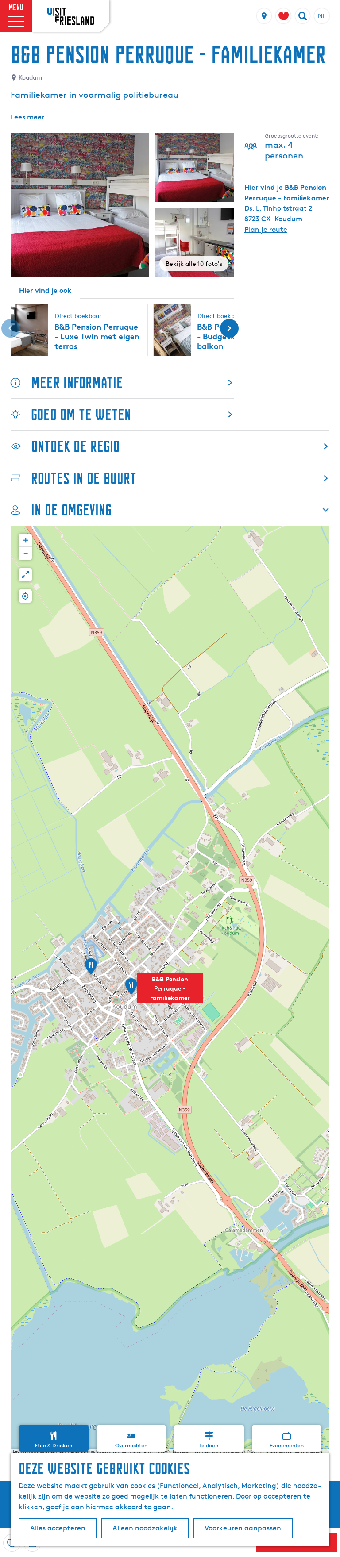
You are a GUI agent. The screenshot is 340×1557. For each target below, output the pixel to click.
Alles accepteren (57, 1528)
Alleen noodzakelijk (145, 1528)
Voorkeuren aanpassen (243, 1528)
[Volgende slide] (229, 328)
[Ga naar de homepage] (70, 16)
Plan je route (265, 229)
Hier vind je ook (45, 290)
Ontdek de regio (75, 446)
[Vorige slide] (10, 328)
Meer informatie (77, 382)
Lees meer (27, 117)
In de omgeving (71, 510)
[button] (170, 993)
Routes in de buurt (83, 478)
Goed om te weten (81, 414)
